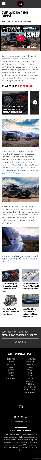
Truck (11, 367)
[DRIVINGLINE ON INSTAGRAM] (22, 417)
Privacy (30, 370)
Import (11, 370)
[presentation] (34, 103)
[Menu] (3, 3)
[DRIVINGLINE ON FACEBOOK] (18, 417)
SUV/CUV (11, 362)
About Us (30, 378)
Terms (30, 367)
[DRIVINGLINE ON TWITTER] (15, 417)
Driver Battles (30, 387)
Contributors (30, 359)
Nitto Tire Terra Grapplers (11, 173)
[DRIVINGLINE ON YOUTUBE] (26, 417)
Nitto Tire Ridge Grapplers (21, 167)
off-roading (11, 258)
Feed (30, 373)
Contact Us (30, 362)
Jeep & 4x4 (11, 364)
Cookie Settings (30, 392)
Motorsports (11, 378)
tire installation (29, 258)
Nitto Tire (19, 421)
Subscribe (20, 342)
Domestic (11, 359)
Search (30, 364)
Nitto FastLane (30, 390)
